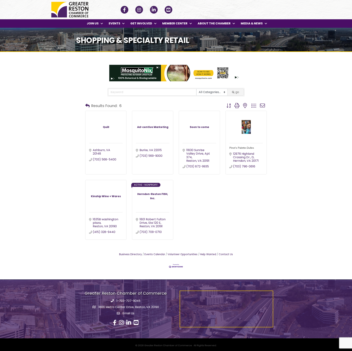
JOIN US (93, 23)
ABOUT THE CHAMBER (214, 23)
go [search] (237, 92)
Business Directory (130, 254)
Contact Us (226, 254)
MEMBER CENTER (175, 23)
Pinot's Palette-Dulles (241, 147)
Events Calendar (154, 254)
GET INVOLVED (141, 23)
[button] (87, 105)
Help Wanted (208, 254)
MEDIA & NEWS (252, 23)
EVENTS (114, 23)
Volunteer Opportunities (182, 254)
